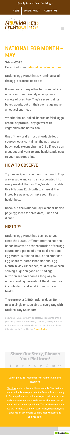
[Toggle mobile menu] (63, 28)
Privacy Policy (40, 329)
